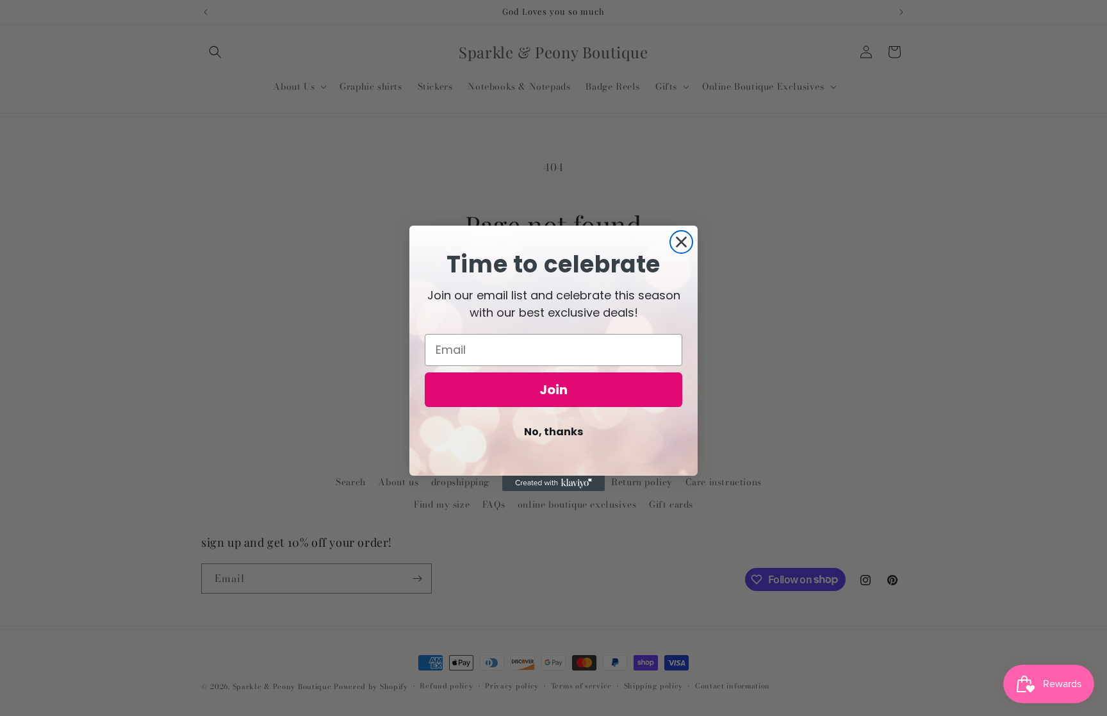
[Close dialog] (681, 242)
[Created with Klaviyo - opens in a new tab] (553, 483)
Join (553, 390)
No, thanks (553, 431)
